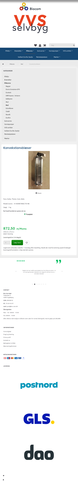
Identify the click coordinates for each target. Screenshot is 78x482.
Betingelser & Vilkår (9, 343)
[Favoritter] (35, 45)
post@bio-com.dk (12, 306)
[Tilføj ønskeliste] (26, 243)
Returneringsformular (10, 346)
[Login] (40, 45)
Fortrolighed (7, 331)
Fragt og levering (8, 334)
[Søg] (74, 45)
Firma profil (7, 337)
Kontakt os (6, 340)
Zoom (39, 193)
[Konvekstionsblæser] (39, 170)
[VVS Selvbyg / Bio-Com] (29, 19)
